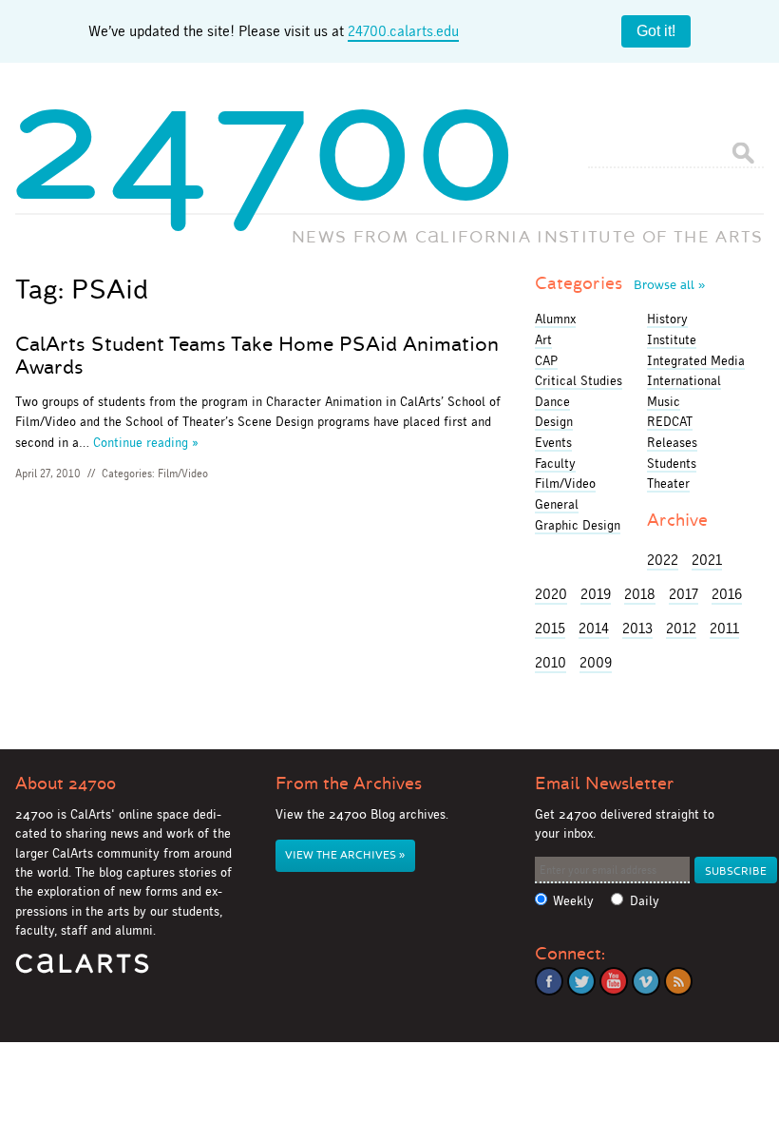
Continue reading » (146, 442)
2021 (707, 560)
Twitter (581, 981)
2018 (640, 594)
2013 (637, 628)
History (667, 318)
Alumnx (555, 318)
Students (671, 463)
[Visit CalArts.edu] (82, 970)
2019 (595, 594)
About (65, 783)
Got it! (655, 31)
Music (663, 401)
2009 (596, 662)
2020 (551, 594)
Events (553, 442)
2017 (683, 594)
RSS (678, 981)
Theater (668, 483)
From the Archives (349, 783)
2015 (550, 628)
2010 (550, 662)
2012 (681, 628)
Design (554, 421)
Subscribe (736, 871)
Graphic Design (577, 524)
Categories (620, 283)
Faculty (555, 463)
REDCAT (670, 421)
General (557, 504)
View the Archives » (345, 855)
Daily (644, 901)
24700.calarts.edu (403, 31)
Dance (552, 401)
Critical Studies (578, 380)
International (684, 380)
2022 (662, 560)
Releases (672, 442)
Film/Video (183, 473)
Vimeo (646, 981)
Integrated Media (696, 360)
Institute (671, 339)
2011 (724, 628)
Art (543, 339)
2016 (727, 594)
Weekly (573, 901)
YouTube (613, 981)
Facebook (549, 981)
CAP (546, 360)
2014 (594, 628)
